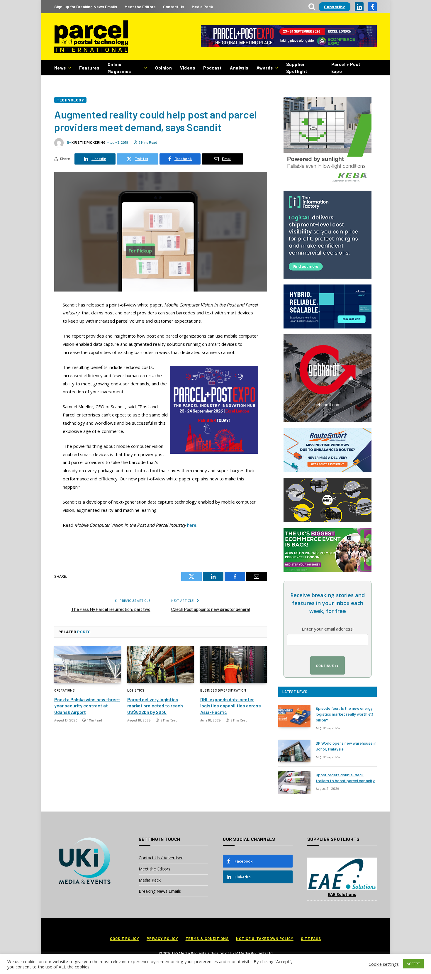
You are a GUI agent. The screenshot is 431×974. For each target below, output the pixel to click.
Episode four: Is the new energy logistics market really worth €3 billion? (344, 714)
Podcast (212, 67)
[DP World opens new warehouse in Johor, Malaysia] (294, 751)
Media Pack (202, 6)
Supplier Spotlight (296, 68)
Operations (64, 690)
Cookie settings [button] (384, 964)
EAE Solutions (342, 894)
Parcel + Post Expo (346, 68)
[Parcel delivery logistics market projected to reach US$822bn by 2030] (160, 664)
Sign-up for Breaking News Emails (85, 6)
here (191, 525)
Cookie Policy (124, 938)
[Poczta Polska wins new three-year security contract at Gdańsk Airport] (87, 664)
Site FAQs (311, 938)
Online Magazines (119, 68)
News (60, 67)
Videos (187, 67)
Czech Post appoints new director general (210, 609)
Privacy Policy (162, 938)
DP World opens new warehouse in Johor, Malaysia (346, 746)
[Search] (311, 6)
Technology (70, 99)
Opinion (163, 67)
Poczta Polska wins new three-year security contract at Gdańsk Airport (87, 706)
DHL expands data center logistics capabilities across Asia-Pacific (230, 706)
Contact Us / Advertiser (161, 857)
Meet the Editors (140, 6)
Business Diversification (223, 690)
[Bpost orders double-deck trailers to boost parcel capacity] (294, 782)
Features (89, 67)
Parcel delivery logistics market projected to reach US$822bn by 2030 (155, 706)
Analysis (239, 67)
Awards (265, 67)
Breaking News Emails (160, 891)
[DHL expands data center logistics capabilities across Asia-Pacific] (233, 664)
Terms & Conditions (207, 938)
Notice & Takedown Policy (264, 938)
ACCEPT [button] (413, 963)
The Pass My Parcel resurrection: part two (110, 609)
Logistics (136, 690)
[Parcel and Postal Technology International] (91, 36)
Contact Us (173, 6)
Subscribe (334, 6)
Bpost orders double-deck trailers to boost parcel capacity (345, 777)
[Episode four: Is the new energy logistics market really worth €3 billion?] (294, 716)
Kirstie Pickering (89, 142)
